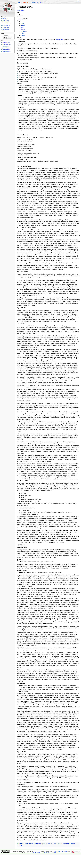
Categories (20, 843)
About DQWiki (45, 852)
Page (19, 2)
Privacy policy (36, 852)
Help (3, 31)
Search (2, 33)
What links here (6, 42)
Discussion (25, 2)
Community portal (6, 23)
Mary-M (23, 29)
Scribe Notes (20, 10)
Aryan (22, 23)
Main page (4, 18)
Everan (23, 35)
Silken (22, 33)
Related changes (6, 44)
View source (35, 2)
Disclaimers (55, 852)
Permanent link (6, 49)
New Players (5, 20)
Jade (22, 27)
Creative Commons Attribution (60, 851)
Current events (6, 25)
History (41, 2)
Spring (20, 19)
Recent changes (6, 27)
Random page (5, 29)
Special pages (5, 46)
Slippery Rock (59, 39)
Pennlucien (24, 31)
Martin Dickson (28, 843)
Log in (77, 0)
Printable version (6, 47)
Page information (6, 51)
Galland (23, 25)
